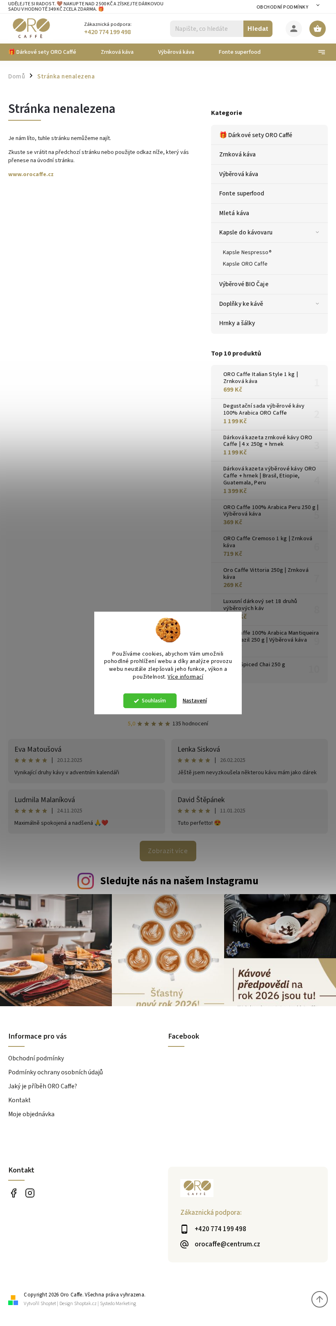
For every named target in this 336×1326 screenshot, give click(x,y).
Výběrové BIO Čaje (243, 284)
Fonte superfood (242, 193)
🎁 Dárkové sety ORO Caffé (255, 135)
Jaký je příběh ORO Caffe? (42, 1086)
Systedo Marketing (118, 1303)
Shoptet (48, 1303)
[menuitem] (48, 52)
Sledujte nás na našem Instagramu (179, 881)
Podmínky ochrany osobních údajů (55, 1072)
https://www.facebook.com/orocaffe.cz (13, 1193)
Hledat (257, 28)
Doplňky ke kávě (241, 303)
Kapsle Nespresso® (247, 252)
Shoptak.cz (85, 1303)
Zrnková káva (237, 154)
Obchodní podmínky (283, 7)
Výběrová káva (238, 174)
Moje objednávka (31, 1114)
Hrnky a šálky (237, 323)
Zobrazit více (168, 851)
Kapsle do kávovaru (245, 232)
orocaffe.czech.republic (30, 1193)
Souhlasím (154, 700)
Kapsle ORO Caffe (245, 264)
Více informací (185, 677)
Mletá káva (234, 213)
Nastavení (195, 701)
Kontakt (19, 1100)
